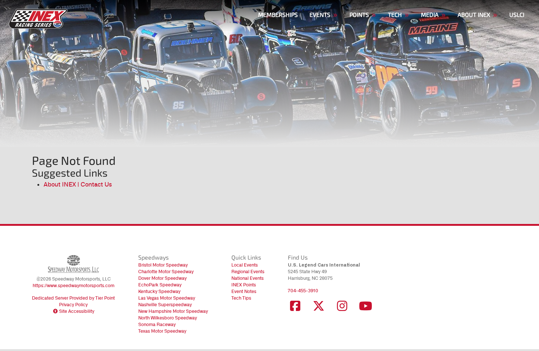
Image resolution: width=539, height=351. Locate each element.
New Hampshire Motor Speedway (173, 311)
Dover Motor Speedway (162, 278)
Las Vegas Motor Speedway (166, 298)
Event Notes (243, 291)
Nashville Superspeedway (165, 304)
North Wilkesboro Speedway (167, 318)
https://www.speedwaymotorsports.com (73, 285)
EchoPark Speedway (160, 284)
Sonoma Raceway (157, 324)
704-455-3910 (303, 290)
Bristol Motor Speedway (163, 265)
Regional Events (247, 271)
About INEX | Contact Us (78, 184)
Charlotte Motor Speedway (166, 271)
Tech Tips (241, 298)
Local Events (244, 265)
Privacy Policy (73, 304)
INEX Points (243, 284)
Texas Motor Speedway (162, 331)
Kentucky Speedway (159, 291)
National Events (247, 278)
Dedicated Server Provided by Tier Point (73, 298)
